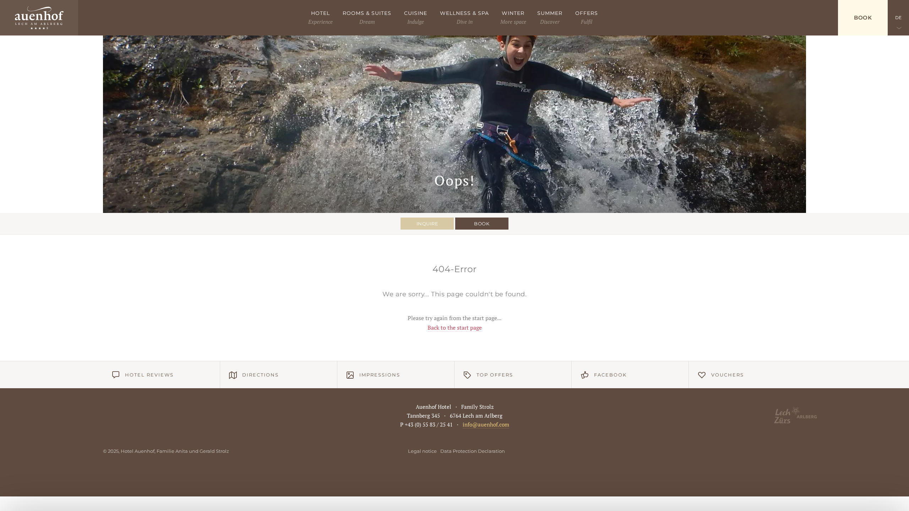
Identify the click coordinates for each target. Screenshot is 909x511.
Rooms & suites (367, 13)
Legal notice (422, 451)
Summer (549, 13)
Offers (586, 13)
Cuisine (415, 13)
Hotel (320, 13)
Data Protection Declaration (472, 451)
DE (898, 17)
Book (863, 17)
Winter (513, 13)
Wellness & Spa (464, 13)
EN (898, 53)
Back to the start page (455, 327)
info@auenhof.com (486, 424)
